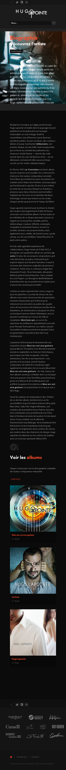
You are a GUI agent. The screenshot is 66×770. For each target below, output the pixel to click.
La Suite (15, 597)
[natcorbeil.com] (41, 729)
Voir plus (15, 479)
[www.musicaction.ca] (53, 720)
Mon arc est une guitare (23, 535)
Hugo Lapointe (19, 658)
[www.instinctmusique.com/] (14, 720)
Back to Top (57, 9)
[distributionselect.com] (34, 720)
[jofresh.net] (34, 738)
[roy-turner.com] (56, 729)
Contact (35, 757)
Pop (17, 662)
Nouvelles (21, 757)
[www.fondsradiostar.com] (28, 729)
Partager (16, 51)
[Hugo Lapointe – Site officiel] (31, 14)
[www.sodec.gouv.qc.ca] (11, 738)
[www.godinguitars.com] (55, 738)
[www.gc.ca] (11, 729)
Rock (17, 539)
